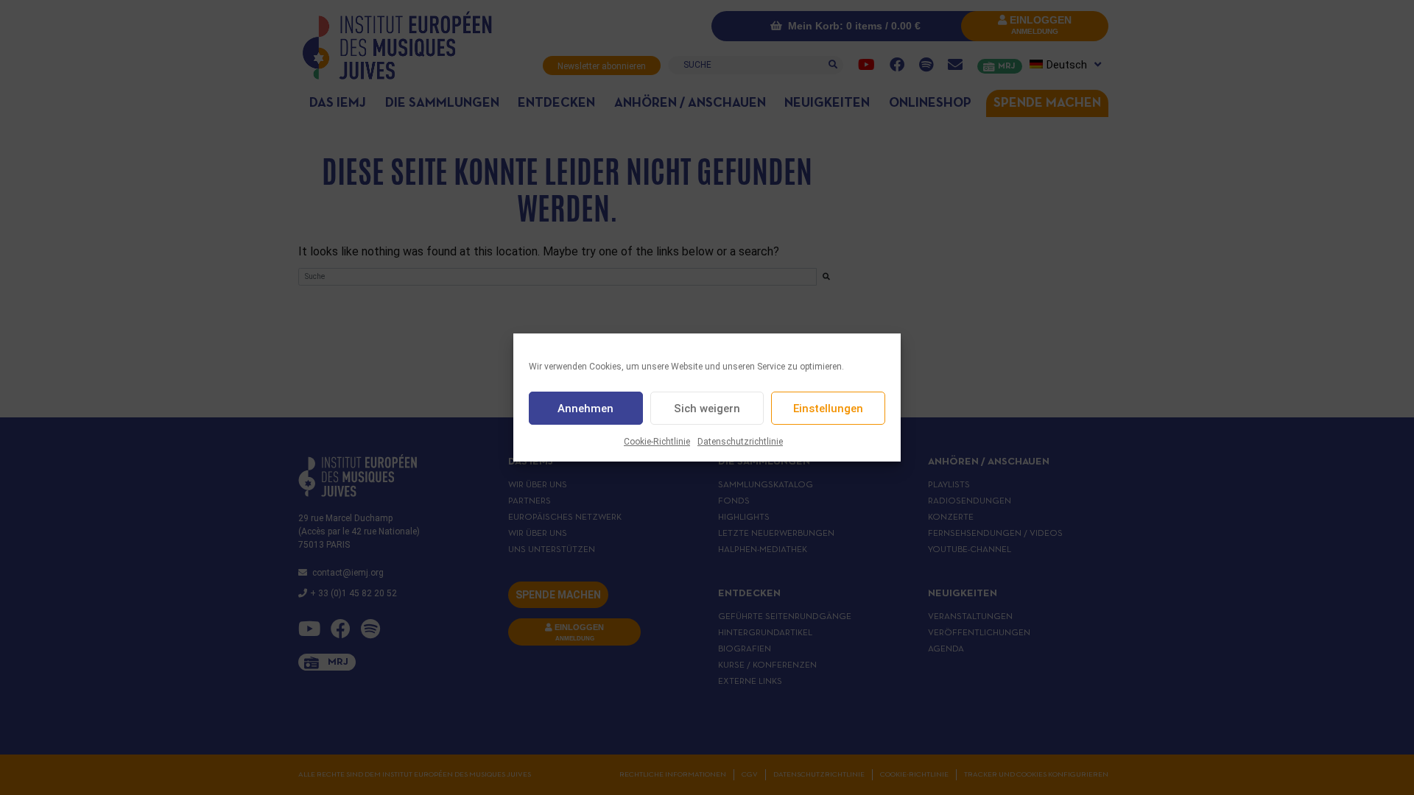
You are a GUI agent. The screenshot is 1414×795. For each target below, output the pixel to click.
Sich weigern (707, 408)
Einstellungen (828, 408)
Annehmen (585, 408)
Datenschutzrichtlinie (740, 442)
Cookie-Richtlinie (657, 442)
